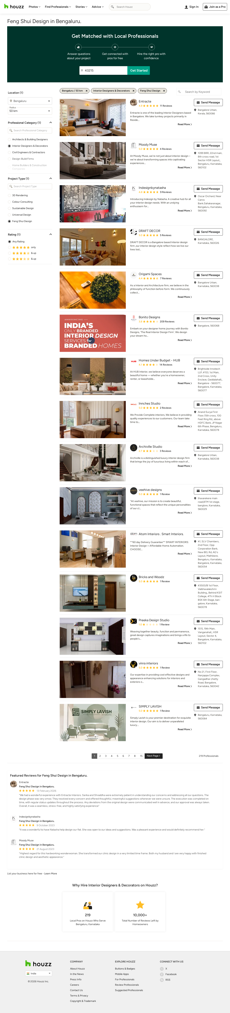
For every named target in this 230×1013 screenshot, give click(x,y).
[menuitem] (35, 7)
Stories (80, 6)
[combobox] (130, 6)
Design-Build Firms (23, 158)
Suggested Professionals (129, 990)
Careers (74, 984)
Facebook (171, 974)
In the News (77, 974)
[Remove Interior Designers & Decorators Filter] (133, 90)
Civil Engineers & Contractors (28, 152)
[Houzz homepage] (14, 6)
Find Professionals (56, 6)
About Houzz (77, 968)
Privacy (84, 995)
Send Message (210, 102)
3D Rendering (20, 195)
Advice (96, 6)
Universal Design (21, 214)
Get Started (139, 70)
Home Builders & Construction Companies (29, 167)
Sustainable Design (23, 208)
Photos (33, 6)
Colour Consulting (22, 201)
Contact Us (76, 990)
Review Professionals (127, 984)
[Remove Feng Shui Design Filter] (164, 90)
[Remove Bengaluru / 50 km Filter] (86, 90)
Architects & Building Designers (30, 139)
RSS (167, 979)
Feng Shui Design (22, 221)
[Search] (112, 6)
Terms (73, 995)
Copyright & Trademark (83, 1001)
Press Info (75, 979)
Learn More (50, 873)
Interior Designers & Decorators (30, 145)
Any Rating (18, 241)
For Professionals (124, 979)
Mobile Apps (122, 974)
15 (141, 756)
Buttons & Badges (125, 968)
